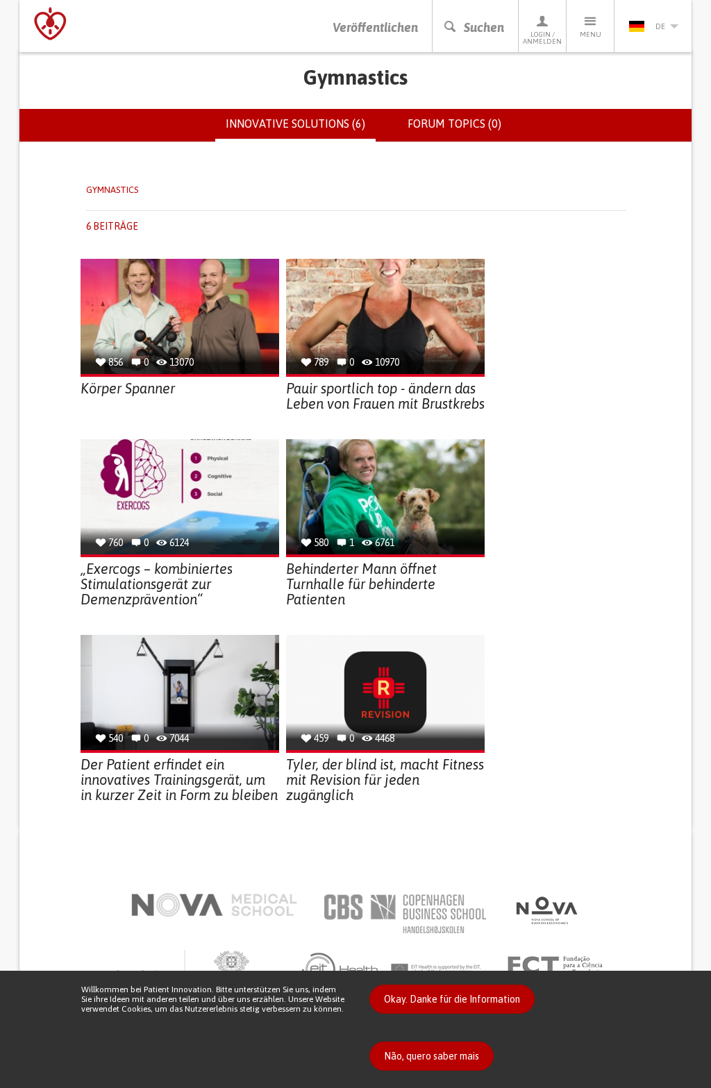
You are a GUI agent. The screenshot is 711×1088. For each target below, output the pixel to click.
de (660, 26)
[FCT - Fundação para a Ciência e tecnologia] (558, 966)
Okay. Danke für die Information (452, 999)
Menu (590, 34)
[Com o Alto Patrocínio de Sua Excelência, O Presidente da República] (189, 969)
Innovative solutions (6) (301, 129)
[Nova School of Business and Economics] (545, 910)
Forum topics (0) (454, 123)
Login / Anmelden (542, 38)
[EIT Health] (392, 969)
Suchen (484, 27)
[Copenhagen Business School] (404, 914)
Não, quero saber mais (431, 1056)
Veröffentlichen (375, 27)
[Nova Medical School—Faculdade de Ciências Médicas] (214, 905)
